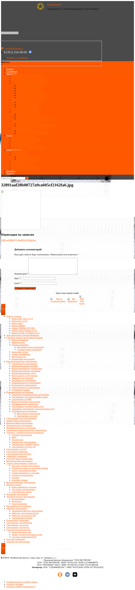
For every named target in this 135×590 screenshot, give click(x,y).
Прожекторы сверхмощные (24, 442)
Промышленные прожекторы (25, 404)
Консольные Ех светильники (30, 93)
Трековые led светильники (18, 542)
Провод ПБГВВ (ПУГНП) (23, 328)
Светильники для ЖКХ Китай (25, 444)
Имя (17, 278)
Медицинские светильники (18, 506)
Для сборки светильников (23, 489)
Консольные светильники (28, 413)
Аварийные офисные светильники (27, 511)
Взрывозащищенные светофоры (26, 371)
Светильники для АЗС (22, 128)
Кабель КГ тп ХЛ (19, 321)
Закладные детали (20, 352)
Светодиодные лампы (21, 492)
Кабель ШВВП (18, 326)
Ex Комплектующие (21, 390)
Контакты (10, 171)
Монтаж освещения (20, 145)
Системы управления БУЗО (24, 537)
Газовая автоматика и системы (25, 473)
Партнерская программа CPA (25, 166)
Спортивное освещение (17, 451)
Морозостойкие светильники (19, 423)
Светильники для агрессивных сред (28, 406)
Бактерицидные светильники (19, 461)
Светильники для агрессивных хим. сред (35, 119)
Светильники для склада (17, 525)
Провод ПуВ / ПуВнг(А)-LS (24, 330)
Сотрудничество (13, 150)
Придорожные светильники (29, 131)
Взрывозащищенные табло (24, 373)
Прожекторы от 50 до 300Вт (29, 124)
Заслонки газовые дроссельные (26, 466)
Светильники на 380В (22, 399)
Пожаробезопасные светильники (21, 428)
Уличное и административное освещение (25, 432)
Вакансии (16, 164)
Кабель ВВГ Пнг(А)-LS (22, 319)
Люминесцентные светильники (20, 497)
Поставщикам (18, 154)
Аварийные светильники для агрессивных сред (33, 409)
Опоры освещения (20, 345)
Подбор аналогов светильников (26, 140)
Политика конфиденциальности (20, 587)
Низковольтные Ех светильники (31, 95)
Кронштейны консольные (23, 359)
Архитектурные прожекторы (30, 102)
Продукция (11, 74)
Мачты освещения (20, 340)
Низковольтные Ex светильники (26, 383)
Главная (9, 69)
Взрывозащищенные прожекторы (32, 97)
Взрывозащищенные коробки (25, 366)
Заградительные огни (21, 532)
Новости (10, 173)
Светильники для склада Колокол (21, 418)
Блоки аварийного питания (24, 487)
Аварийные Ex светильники (29, 90)
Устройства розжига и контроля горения (30, 468)
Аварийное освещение (16, 456)
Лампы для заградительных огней (27, 534)
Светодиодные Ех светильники (31, 86)
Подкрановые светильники (29, 114)
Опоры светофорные (21, 354)
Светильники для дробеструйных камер (30, 397)
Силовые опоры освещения (29, 349)
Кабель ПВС (17, 323)
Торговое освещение (15, 539)
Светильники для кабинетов (19, 523)
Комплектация (18, 342)
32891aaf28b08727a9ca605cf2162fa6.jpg (18, 240)
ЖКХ (14, 437)
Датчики (15, 478)
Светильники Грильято (22, 518)
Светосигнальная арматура (18, 530)
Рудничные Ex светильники (24, 385)
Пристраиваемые (19, 504)
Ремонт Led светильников (23, 138)
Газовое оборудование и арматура (21, 463)
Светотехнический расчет (23, 143)
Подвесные (17, 501)
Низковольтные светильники (19, 425)
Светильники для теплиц (17, 527)
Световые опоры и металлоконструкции (30, 81)
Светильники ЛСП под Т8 (23, 447)
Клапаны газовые (19, 480)
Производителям (24, 157)
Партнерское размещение (28, 159)
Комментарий (21, 274)
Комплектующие (13, 485)
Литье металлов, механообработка (27, 78)
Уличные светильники (22, 100)
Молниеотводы (18, 357)
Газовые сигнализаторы (22, 475)
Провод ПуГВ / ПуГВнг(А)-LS (25, 333)
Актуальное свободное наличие (26, 76)
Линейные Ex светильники (24, 380)
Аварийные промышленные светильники (30, 395)
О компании (11, 71)
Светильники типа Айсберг (18, 454)
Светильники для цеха (27, 116)
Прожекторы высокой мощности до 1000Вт (36, 126)
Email (17, 283)
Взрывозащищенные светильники (27, 83)
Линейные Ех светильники (29, 88)
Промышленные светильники (25, 112)
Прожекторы (17, 121)
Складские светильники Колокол (26, 109)
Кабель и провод (13, 316)
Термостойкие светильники (18, 421)
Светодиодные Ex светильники (26, 387)
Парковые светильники (27, 107)
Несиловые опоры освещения (30, 347)
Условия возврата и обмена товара (21, 582)
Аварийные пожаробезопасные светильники (26, 430)
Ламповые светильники (22, 378)
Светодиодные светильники (24, 411)
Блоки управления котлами (24, 470)
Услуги (9, 135)
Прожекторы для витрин (17, 520)
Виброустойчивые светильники (26, 402)
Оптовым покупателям (22, 162)
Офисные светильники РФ (24, 515)
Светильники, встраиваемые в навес (33, 133)
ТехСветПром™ (54, 4)
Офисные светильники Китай (25, 513)
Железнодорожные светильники (20, 482)
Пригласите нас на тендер (23, 169)
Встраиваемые (18, 499)
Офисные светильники (16, 508)
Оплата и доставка (20, 152)
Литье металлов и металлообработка (22, 335)
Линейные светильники (17, 494)
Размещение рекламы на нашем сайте (28, 147)
